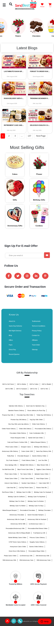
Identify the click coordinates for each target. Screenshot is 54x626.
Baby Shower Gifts (42, 465)
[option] (9, 28)
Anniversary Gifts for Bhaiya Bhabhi (19, 533)
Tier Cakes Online (25, 474)
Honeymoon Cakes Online (18, 546)
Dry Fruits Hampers (12, 460)
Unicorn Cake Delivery (11, 483)
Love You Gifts (42, 460)
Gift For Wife (9, 388)
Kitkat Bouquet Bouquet (10, 510)
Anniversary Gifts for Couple (15, 519)
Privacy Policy (36, 331)
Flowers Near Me (41, 487)
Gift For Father (34, 384)
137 (29, 136)
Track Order (36, 345)
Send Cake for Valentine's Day (35, 406)
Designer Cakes (26, 447)
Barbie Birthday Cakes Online (17, 537)
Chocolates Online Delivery (18, 433)
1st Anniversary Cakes (36, 524)
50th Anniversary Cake (44, 560)
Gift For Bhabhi (46, 384)
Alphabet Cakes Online (41, 474)
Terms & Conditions (38, 326)
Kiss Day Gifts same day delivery (18, 424)
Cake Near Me (11, 487)
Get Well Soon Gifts (8, 469)
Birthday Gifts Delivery (41, 447)
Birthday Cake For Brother (36, 501)
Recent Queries (14, 354)
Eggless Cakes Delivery (43, 469)
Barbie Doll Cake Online (35, 437)
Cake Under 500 (44, 483)
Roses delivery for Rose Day (36, 410)
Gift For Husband (21, 388)
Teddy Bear (10, 456)
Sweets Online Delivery (36, 546)
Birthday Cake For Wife (24, 492)
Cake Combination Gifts (36, 433)
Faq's (10, 345)
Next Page (41, 136)
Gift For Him (44, 388)
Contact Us (35, 335)
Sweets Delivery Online (39, 456)
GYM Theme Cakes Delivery (17, 542)
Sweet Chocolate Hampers (36, 515)
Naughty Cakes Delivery (37, 542)
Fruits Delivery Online (28, 460)
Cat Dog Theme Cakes (26, 487)
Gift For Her (33, 388)
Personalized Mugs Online (36, 551)
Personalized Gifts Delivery (43, 428)
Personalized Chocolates (27, 510)
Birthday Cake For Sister (16, 501)
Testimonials (36, 321)
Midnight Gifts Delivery (27, 465)
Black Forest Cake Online (25, 469)
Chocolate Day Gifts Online (25, 415)
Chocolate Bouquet (23, 456)
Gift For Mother (21, 384)
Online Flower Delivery (9, 428)
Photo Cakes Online (12, 447)
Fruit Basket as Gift (39, 533)
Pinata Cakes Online (11, 478)
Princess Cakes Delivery (37, 537)
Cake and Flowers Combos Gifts (17, 442)
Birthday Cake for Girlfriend (16, 496)
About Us (12, 321)
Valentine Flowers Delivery (16, 410)
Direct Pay (12, 349)
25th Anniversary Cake (26, 560)
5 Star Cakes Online (27, 478)
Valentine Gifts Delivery (16, 406)
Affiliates (35, 340)
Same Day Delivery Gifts (43, 451)
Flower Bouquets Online (18, 437)
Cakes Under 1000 (27, 451)
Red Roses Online (7, 492)
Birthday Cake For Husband (42, 492)
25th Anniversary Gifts (42, 555)
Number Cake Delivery (29, 483)
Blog (10, 335)
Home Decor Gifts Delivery (17, 551)
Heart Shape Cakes (42, 478)
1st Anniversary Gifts (26, 555)
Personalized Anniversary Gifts (15, 528)
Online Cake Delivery (38, 424)
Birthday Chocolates (44, 510)
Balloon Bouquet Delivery (38, 442)
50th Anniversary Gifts (9, 560)
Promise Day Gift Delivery (18, 419)
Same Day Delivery (15, 326)
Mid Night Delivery (15, 331)
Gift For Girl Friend (8, 384)
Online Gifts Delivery (25, 428)
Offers (11, 340)
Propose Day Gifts (7, 415)
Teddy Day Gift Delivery (44, 415)
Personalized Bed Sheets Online (37, 528)
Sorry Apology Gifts (11, 465)
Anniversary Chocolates (17, 515)
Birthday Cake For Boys (36, 505)
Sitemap (35, 349)
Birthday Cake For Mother (18, 505)
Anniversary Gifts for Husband (37, 519)
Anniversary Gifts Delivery (10, 451)
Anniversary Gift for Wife (18, 524)
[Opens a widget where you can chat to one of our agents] (44, 622)
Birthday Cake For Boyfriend (36, 496)
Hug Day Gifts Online (36, 419)
